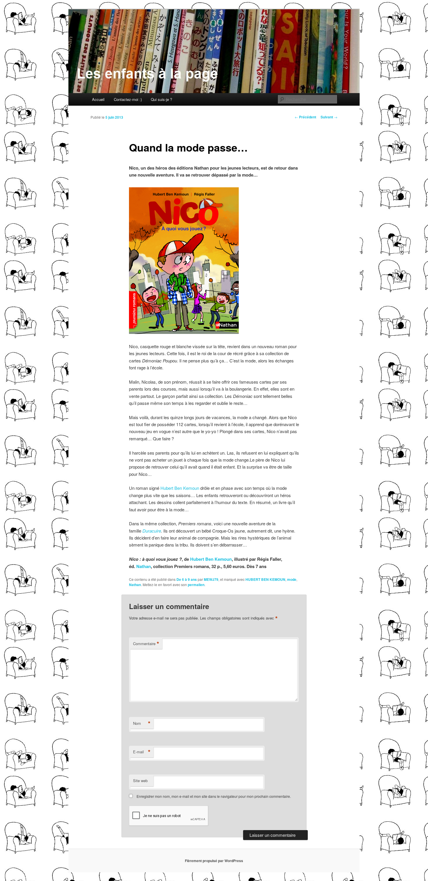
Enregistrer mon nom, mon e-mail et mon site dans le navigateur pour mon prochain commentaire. (214, 796)
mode (291, 579)
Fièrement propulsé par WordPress (214, 860)
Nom (142, 723)
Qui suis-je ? (161, 99)
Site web (140, 780)
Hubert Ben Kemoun (179, 488)
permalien (196, 584)
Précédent (305, 117)
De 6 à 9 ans (186, 579)
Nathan (143, 566)
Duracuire (151, 531)
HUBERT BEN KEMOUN (265, 579)
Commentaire (146, 643)
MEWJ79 (211, 579)
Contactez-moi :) (128, 99)
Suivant (329, 117)
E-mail (142, 752)
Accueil (98, 99)
